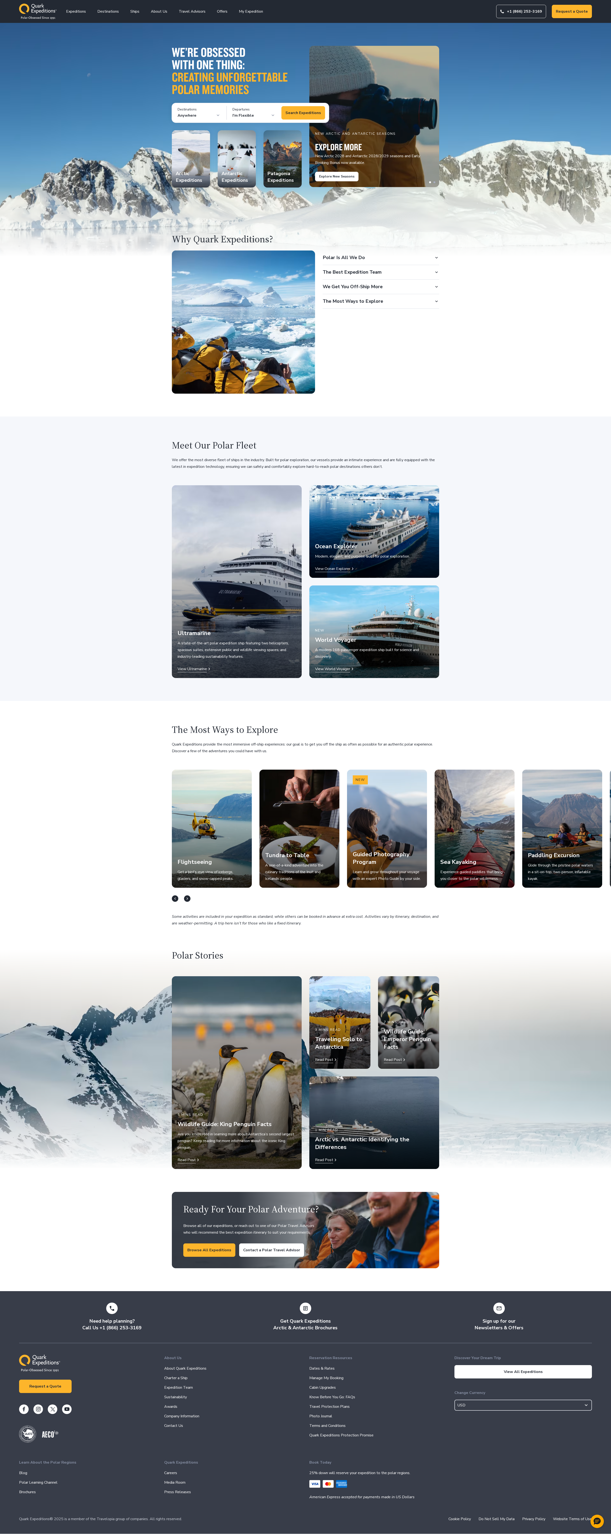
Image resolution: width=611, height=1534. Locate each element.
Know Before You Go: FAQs (332, 1397)
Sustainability (175, 1397)
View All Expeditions (523, 1371)
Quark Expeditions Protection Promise (341, 1435)
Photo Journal (320, 1416)
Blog (23, 1473)
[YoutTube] (67, 1409)
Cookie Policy (459, 1519)
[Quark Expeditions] (38, 11)
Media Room (174, 1482)
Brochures (27, 1492)
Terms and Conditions (327, 1425)
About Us (159, 11)
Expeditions (76, 11)
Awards (170, 1406)
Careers (170, 1473)
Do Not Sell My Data (497, 1519)
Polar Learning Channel (38, 1482)
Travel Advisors (192, 11)
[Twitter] (52, 1409)
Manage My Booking (326, 1378)
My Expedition (251, 11)
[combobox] (523, 1405)
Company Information (181, 1416)
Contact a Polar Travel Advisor (271, 1250)
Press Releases (177, 1492)
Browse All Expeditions (209, 1250)
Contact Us (173, 1425)
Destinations (108, 11)
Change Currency (469, 1392)
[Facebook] (24, 1409)
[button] (597, 1521)
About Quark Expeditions (185, 1368)
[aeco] (50, 1436)
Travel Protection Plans (329, 1406)
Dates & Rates (322, 1368)
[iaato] (27, 1441)
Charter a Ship (176, 1378)
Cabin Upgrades (322, 1387)
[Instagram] (38, 1409)
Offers (222, 11)
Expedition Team (178, 1387)
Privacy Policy (533, 1519)
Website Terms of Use (572, 1519)
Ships (134, 11)
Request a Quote (572, 11)
